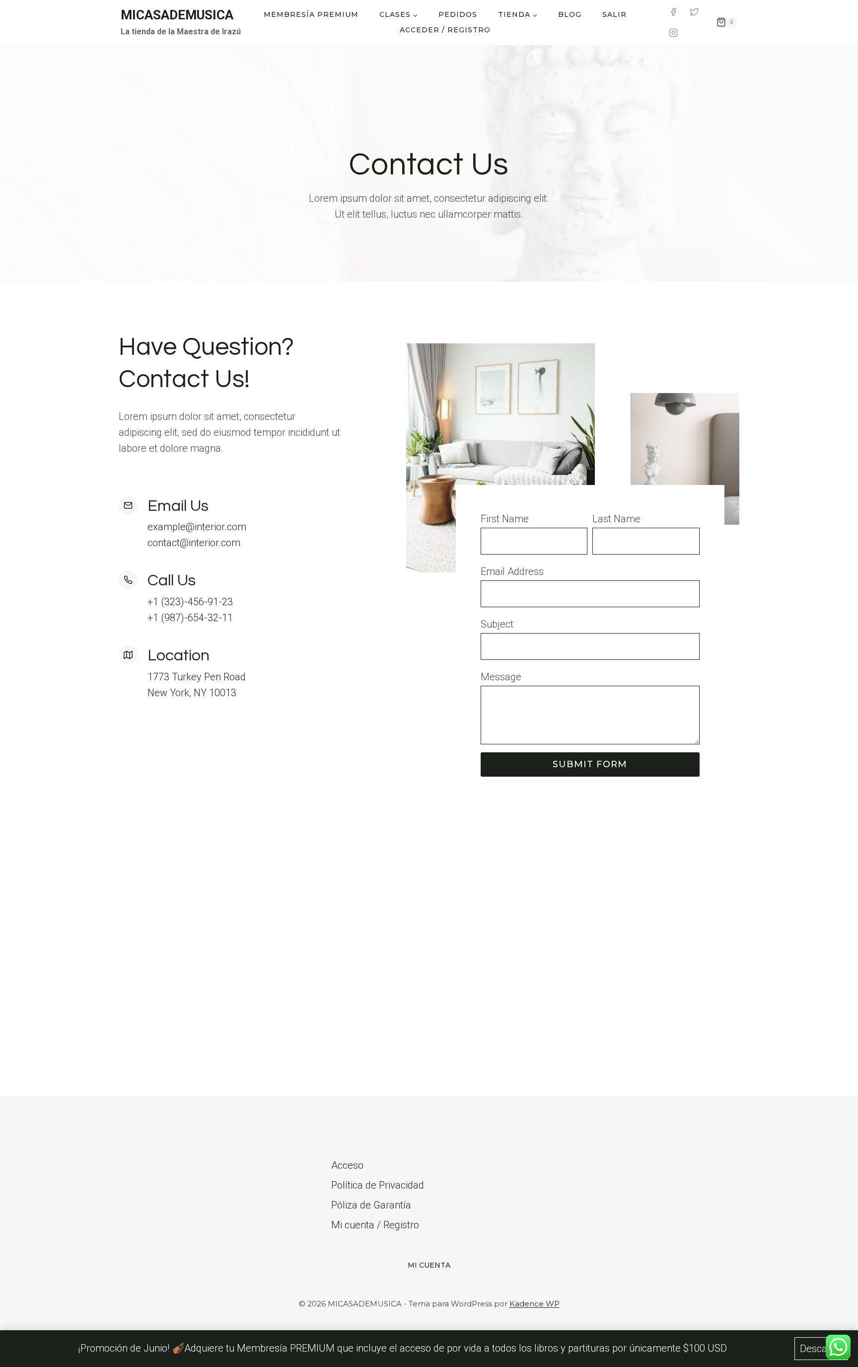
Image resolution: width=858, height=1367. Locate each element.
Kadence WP (534, 1303)
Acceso (347, 1165)
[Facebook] (673, 12)
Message (501, 677)
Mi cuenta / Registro (375, 1225)
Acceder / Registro (445, 29)
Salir (614, 14)
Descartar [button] (821, 1349)
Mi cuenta (429, 1265)
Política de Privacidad (377, 1185)
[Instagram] (673, 33)
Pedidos (457, 14)
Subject (497, 624)
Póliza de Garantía (371, 1205)
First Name (505, 519)
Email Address (512, 571)
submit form (590, 764)
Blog (569, 14)
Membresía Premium (311, 14)
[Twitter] (694, 12)
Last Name (616, 519)
